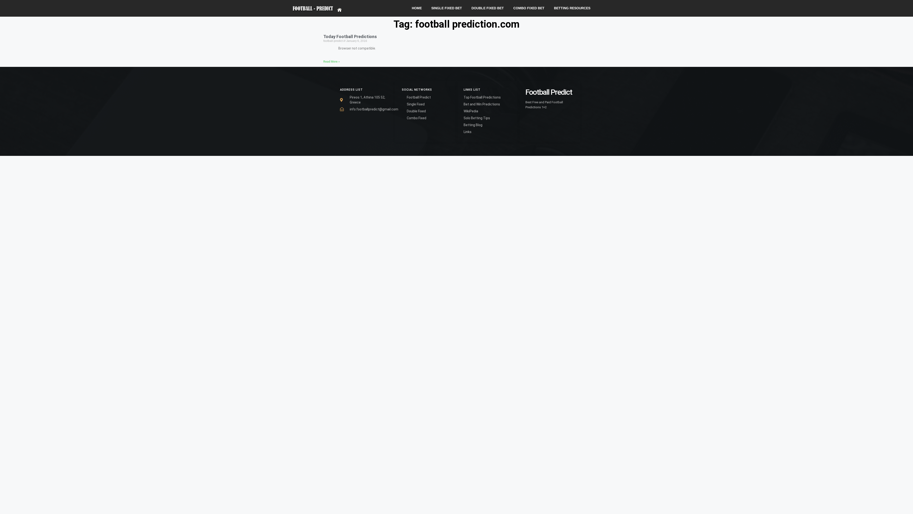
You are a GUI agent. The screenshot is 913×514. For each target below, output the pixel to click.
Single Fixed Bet (446, 8)
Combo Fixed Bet (528, 8)
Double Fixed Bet (487, 8)
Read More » (331, 61)
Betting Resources (572, 8)
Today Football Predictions (350, 36)
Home (417, 8)
